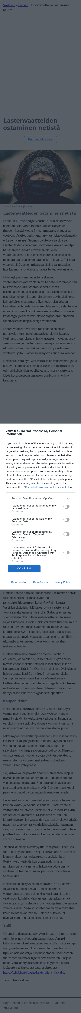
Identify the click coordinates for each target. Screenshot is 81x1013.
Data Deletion (19, 582)
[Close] (73, 431)
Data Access (40, 582)
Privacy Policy (62, 582)
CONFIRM (24, 568)
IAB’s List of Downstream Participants (45, 487)
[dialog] (40, 506)
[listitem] (40, 498)
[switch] (66, 507)
